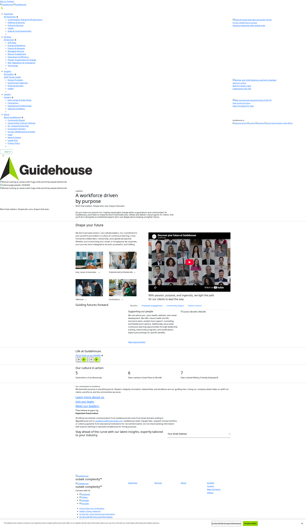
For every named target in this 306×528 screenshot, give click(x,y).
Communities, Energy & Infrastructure (25, 19)
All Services (9, 39)
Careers (7, 97)
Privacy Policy (14, 143)
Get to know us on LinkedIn (88, 355)
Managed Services (16, 51)
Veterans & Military (16, 108)
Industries (132, 483)
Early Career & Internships (19, 100)
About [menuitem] (6, 114)
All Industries (10, 16)
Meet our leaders (88, 406)
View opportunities (136, 342)
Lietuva (261, 123)
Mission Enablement (17, 54)
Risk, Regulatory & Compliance (21, 62)
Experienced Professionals (20, 106)
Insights (210, 483)
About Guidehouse (12, 117)
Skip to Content (7, 1)
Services (158, 483)
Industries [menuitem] (8, 14)
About (183, 483)
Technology (13, 65)
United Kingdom (276, 123)
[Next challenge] (94, 359)
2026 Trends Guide (12, 77)
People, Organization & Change (22, 60)
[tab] (134, 306)
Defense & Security (16, 22)
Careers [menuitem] (7, 94)
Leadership (13, 140)
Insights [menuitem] (7, 71)
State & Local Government (19, 31)
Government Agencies (18, 83)
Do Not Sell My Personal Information (96, 517)
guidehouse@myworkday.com (109, 421)
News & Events (14, 137)
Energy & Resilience (16, 45)
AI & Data (12, 42)
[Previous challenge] (82, 359)
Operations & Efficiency (18, 57)
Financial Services (15, 25)
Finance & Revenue (16, 48)
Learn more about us (90, 397)
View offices (287, 123)
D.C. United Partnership (18, 126)
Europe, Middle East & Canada (21, 131)
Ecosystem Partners (17, 129)
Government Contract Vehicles (21, 123)
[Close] (302, 523)
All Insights (9, 74)
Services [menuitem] (7, 37)
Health (11, 28)
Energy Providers (15, 80)
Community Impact (16, 120)
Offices (210, 492)
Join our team (85, 401)
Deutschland (242, 123)
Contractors (13, 103)
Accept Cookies (250, 523)
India (253, 123)
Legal (10, 134)
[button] (153, 155)
